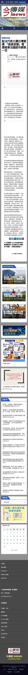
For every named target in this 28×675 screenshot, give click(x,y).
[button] (25, 28)
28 (4, 546)
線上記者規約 (17, 671)
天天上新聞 (4, 626)
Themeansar (14, 667)
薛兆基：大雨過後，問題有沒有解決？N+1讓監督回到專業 (14, 279)
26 (20, 543)
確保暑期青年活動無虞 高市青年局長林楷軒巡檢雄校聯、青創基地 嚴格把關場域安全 (14, 454)
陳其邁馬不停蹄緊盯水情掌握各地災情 (13, 490)
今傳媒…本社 (4, 608)
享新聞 (3, 637)
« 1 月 (12, 550)
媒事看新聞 (4, 623)
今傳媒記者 (9, 671)
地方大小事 (6, 275)
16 (10, 539)
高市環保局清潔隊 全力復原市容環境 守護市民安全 (13, 312)
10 (14, 536)
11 (17, 536)
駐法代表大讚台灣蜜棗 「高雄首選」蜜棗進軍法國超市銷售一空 (16, 59)
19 (20, 539)
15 (7, 539)
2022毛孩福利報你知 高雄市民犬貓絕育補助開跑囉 (17, 245)
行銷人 (3, 630)
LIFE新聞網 (4, 615)
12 (20, 536)
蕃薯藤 (3, 612)
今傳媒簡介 (21, 669)
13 (23, 536)
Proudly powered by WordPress (10, 666)
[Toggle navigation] (14, 28)
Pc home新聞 (4, 619)
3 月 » (16, 550)
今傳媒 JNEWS (14, 19)
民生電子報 (4, 633)
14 (4, 539)
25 (17, 543)
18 (17, 539)
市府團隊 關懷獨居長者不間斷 (7, 245)
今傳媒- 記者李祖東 (13, 55)
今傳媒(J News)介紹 (12, 669)
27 (23, 543)
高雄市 (10, 275)
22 (7, 543)
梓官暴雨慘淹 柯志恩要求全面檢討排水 (13, 439)
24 (14, 543)
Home (4, 669)
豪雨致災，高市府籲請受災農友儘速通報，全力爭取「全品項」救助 (13, 296)
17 (14, 539)
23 (10, 543)
